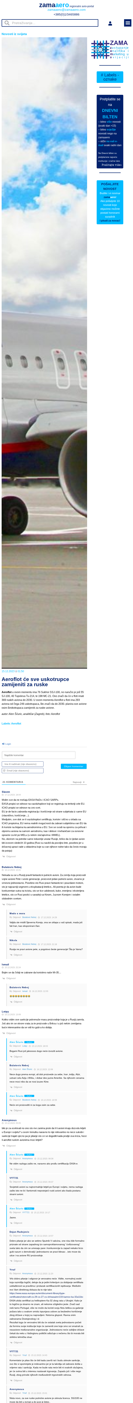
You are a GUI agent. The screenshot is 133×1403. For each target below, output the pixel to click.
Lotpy (24, 1046)
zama (66, 4)
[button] (127, 23)
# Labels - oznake (110, 77)
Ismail (25, 991)
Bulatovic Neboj (29, 917)
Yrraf (24, 1355)
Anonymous (27, 1158)
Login (8, 744)
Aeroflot (16, 723)
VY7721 (26, 1212)
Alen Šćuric (27, 1069)
